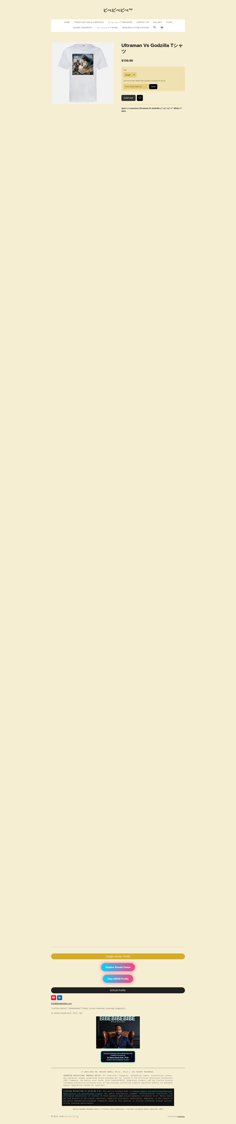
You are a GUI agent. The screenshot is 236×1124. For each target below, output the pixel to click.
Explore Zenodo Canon (118, 967)
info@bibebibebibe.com (61, 1003)
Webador (181, 1116)
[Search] (154, 27)
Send (153, 86)
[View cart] (162, 28)
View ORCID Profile (118, 978)
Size (125, 70)
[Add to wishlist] (140, 98)
